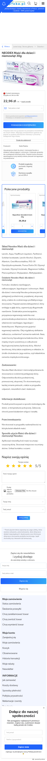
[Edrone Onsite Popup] (23, 380)
